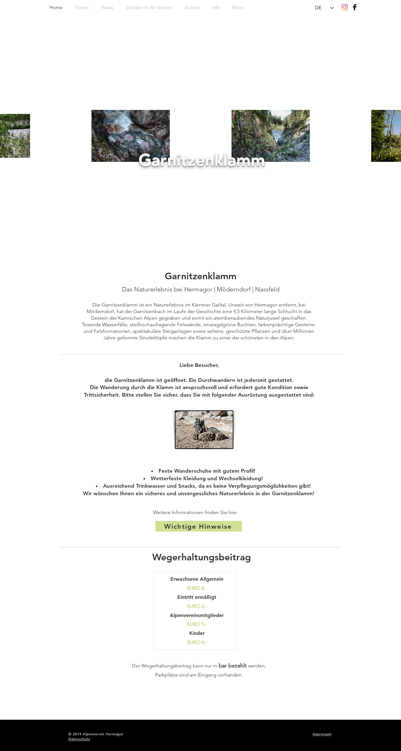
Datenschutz (79, 738)
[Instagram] (344, 7)
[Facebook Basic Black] (355, 7)
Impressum (322, 733)
